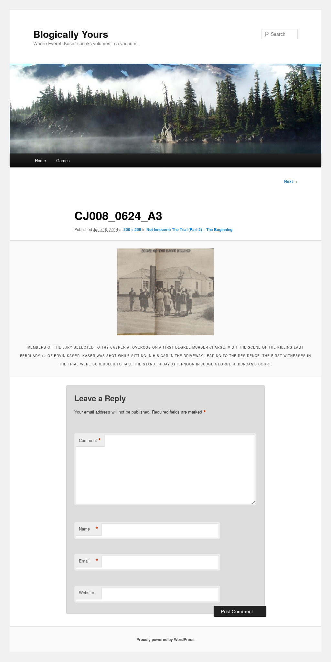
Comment (90, 440)
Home (40, 160)
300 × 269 (132, 229)
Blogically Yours (70, 34)
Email (88, 561)
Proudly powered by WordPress (165, 639)
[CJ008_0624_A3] (165, 291)
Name (88, 529)
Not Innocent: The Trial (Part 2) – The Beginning (189, 229)
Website (86, 592)
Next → (291, 181)
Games (63, 160)
